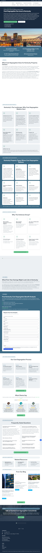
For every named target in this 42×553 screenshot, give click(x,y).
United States (9, 8)
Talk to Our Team (21, 21)
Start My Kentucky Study (20, 390)
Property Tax (3, 489)
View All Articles (20, 502)
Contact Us (39, 0)
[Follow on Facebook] (21, 528)
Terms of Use (38, 551)
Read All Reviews (20, 415)
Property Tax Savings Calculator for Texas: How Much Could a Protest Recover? (33, 483)
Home (5, 8)
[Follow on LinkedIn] (23, 528)
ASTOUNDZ (22, 551)
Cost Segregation (17, 481)
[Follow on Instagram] (19, 528)
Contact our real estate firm (21, 515)
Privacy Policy (34, 551)
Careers (36, 0)
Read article (4, 498)
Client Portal (32, 0)
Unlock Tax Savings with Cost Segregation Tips (20, 483)
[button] (21, 400)
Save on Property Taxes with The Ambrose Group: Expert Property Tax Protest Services (8, 491)
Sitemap (31, 551)
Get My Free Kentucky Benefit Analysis (10, 21)
